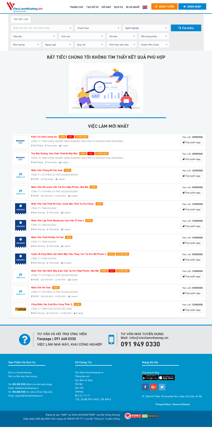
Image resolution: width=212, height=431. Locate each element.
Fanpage (44, 338)
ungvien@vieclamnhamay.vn (29, 396)
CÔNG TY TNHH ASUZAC (44, 208)
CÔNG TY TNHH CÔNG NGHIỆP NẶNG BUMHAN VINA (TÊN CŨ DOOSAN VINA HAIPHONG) (77, 141)
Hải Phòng (38, 145)
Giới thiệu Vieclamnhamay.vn (89, 372)
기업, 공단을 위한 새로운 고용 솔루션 (93, 399)
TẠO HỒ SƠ (92, 6)
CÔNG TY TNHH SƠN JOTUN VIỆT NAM (51, 309)
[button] (98, 28)
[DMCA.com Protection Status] (150, 416)
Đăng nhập (194, 6)
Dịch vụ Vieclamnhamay (20, 372)
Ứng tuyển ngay (193, 142)
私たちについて (82, 395)
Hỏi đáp (78, 384)
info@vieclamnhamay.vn (27, 388)
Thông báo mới (82, 376)
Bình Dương (39, 212)
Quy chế (79, 388)
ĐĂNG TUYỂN (166, 6)
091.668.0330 (18, 392)
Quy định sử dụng (83, 380)
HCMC (36, 179)
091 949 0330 (140, 344)
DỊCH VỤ (118, 6)
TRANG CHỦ (76, 6)
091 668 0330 (65, 338)
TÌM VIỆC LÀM (20, 19)
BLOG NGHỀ (132, 6)
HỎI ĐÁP (106, 6)
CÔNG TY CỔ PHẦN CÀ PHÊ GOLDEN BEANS (54, 175)
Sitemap (79, 391)
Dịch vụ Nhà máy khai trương (22, 376)
